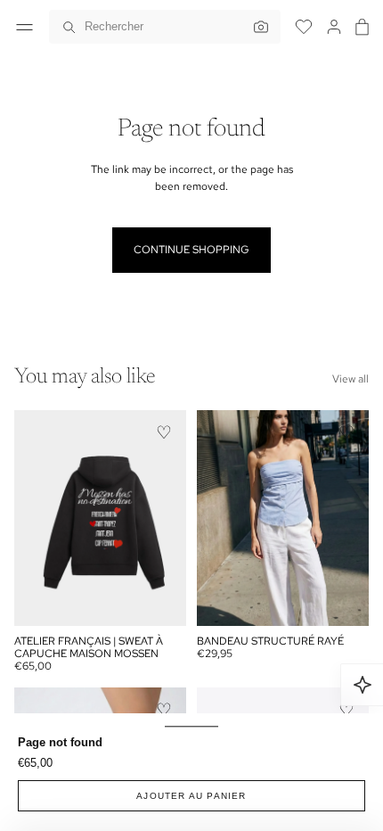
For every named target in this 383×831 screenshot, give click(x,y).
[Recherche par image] (256, 27)
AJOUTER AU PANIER (191, 796)
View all (350, 379)
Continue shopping (191, 250)
